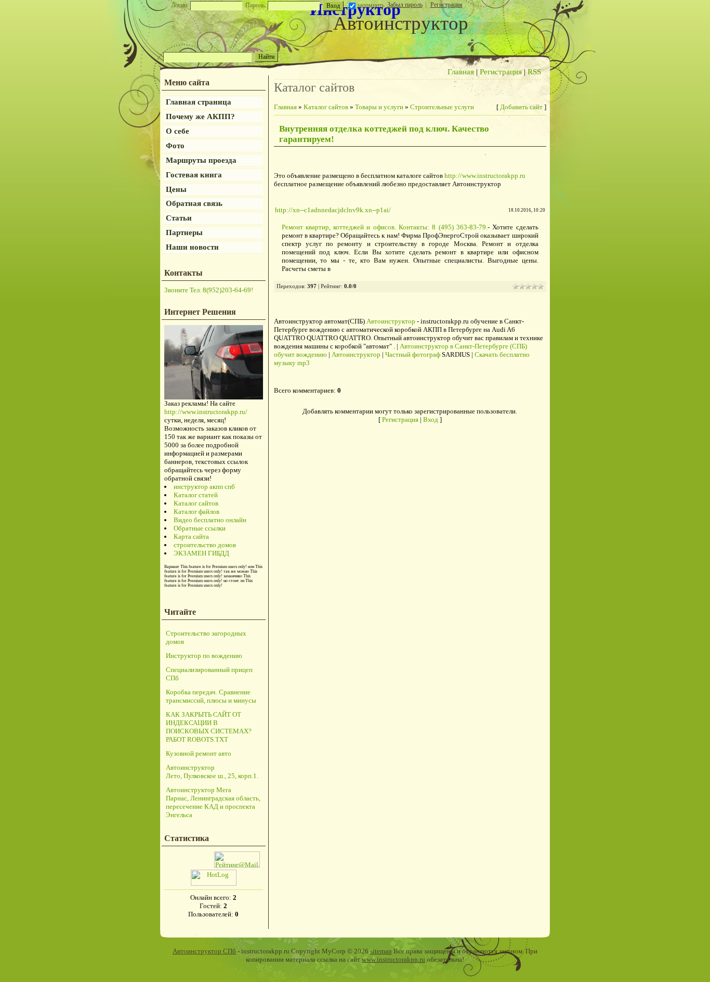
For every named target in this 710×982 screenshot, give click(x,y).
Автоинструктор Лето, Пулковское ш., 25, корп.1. (212, 772)
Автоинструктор (390, 321)
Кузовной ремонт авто (198, 753)
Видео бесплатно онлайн (210, 520)
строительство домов (205, 545)
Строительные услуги (442, 107)
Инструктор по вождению (204, 656)
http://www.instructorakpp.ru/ (205, 412)
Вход (430, 419)
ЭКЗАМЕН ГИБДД (201, 553)
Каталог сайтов (196, 503)
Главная (461, 72)
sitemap (381, 951)
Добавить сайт (521, 107)
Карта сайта (191, 536)
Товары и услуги (379, 107)
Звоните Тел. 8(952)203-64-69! (208, 290)
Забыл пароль (405, 4)
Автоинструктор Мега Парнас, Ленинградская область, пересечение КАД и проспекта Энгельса (213, 802)
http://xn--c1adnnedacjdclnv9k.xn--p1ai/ (333, 210)
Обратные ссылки (200, 528)
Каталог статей (196, 495)
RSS (534, 72)
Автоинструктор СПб (204, 951)
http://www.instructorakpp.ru (484, 175)
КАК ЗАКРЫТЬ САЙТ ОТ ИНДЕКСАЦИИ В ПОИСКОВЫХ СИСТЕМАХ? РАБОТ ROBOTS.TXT (209, 726)
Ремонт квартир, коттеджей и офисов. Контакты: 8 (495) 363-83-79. (385, 227)
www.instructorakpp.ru (393, 959)
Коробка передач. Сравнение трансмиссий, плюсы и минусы (211, 696)
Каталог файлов (196, 511)
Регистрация (446, 4)
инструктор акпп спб (204, 486)
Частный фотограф (412, 354)
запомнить (370, 5)
